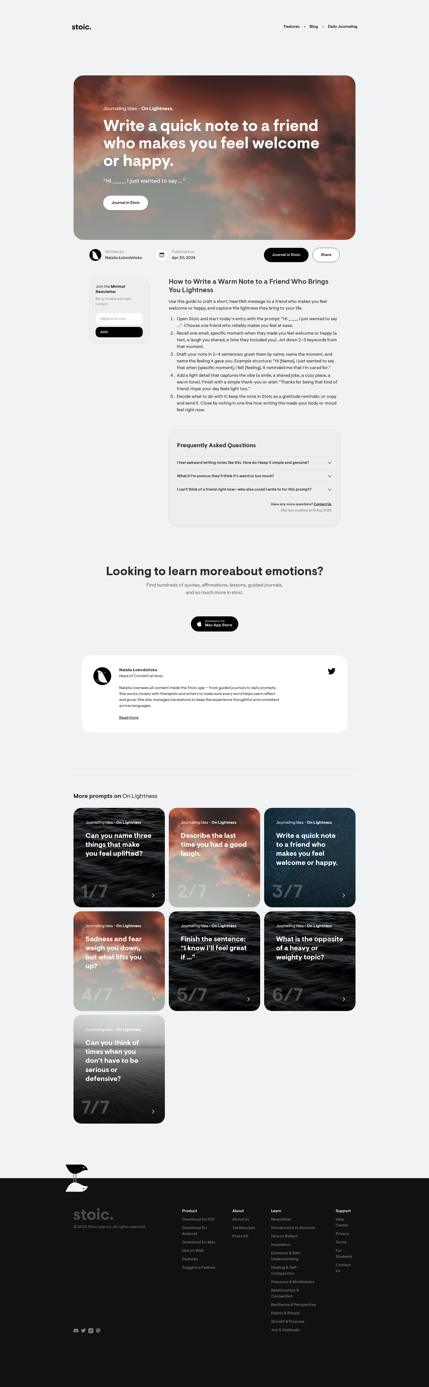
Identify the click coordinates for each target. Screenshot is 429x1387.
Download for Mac (198, 1242)
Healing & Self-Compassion (284, 1271)
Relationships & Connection (285, 1293)
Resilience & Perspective (293, 1305)
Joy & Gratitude (285, 1330)
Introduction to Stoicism (293, 1228)
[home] (81, 27)
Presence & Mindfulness (293, 1282)
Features (292, 27)
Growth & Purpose (287, 1322)
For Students (344, 1254)
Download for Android (194, 1231)
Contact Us (322, 504)
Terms (341, 1242)
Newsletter (281, 1220)
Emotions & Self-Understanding (286, 1256)
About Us (240, 1220)
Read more (129, 718)
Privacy (342, 1234)
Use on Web (193, 1251)
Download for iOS (198, 1220)
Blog (314, 27)
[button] (254, 463)
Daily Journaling (343, 27)
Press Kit (240, 1236)
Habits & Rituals (285, 1313)
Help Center (342, 1223)
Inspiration (280, 1245)
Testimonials (243, 1228)
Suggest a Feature (198, 1268)
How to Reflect (284, 1236)
